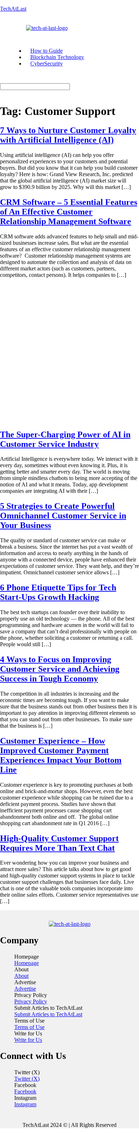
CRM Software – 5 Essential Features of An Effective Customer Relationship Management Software (68, 211)
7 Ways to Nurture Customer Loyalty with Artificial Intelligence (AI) (68, 135)
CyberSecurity (46, 63)
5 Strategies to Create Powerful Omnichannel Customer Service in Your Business (63, 515)
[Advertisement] (69, 353)
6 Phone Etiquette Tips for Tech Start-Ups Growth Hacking (58, 592)
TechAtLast (13, 9)
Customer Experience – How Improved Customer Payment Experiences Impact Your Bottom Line (61, 755)
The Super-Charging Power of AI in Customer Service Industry (65, 439)
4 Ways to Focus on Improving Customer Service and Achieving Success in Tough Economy (59, 669)
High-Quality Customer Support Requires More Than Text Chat (59, 843)
